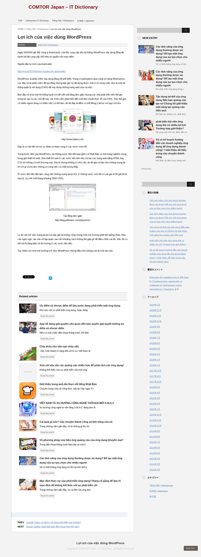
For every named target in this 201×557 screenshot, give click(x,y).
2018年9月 (154, 327)
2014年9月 (154, 431)
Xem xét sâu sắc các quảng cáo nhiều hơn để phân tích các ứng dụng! (82, 365)
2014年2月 (154, 469)
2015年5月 (154, 387)
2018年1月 (154, 365)
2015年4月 (154, 392)
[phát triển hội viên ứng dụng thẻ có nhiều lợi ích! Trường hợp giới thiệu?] (146, 129)
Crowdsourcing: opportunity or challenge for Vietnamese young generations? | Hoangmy (165, 285)
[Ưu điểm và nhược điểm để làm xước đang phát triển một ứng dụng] (27, 312)
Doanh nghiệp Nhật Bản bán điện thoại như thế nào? (52, 526)
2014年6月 (154, 447)
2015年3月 (154, 398)
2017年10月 (155, 381)
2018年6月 (154, 343)
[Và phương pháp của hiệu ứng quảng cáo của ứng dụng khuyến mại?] (27, 448)
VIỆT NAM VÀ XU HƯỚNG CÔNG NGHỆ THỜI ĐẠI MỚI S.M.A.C (77, 403)
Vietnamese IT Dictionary (37, 20)
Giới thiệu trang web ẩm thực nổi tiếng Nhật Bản (68, 384)
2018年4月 (154, 354)
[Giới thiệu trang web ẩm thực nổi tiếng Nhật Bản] (27, 398)
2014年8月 (154, 436)
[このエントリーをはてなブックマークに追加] (50, 277)
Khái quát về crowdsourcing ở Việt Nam (169, 277)
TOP (20, 20)
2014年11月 (155, 420)
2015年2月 (154, 403)
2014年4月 (154, 458)
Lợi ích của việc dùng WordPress (100, 543)
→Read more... (146, 169)
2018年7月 (154, 338)
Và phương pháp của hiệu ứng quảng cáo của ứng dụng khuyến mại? (81, 440)
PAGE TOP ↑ (191, 548)
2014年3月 (154, 464)
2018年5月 (154, 349)
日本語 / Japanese (85, 21)
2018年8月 (154, 332)
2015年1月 (154, 409)
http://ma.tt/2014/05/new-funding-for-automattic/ (42, 71)
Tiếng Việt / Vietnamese (63, 20)
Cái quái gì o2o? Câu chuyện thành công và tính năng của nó (76, 422)
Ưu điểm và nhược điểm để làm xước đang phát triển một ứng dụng (80, 305)
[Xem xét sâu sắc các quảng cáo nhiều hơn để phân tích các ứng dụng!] (27, 379)
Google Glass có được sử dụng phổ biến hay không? (53, 522)
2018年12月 (155, 310)
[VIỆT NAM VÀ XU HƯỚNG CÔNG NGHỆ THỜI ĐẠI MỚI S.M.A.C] (27, 417)
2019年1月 (154, 305)
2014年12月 (155, 414)
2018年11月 (155, 316)
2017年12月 (155, 371)
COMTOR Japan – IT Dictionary (63, 7)
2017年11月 (155, 376)
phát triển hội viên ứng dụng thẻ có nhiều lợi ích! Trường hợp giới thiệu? (171, 125)
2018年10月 (155, 321)
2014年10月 (155, 425)
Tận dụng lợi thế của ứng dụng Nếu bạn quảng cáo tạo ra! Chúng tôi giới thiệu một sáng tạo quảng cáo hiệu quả (171, 103)
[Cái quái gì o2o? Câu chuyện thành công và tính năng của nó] (27, 430)
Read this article (47, 316)
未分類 (152, 496)
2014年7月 (154, 442)
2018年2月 (154, 360)
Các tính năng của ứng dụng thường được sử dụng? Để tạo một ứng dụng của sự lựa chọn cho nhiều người (171, 53)
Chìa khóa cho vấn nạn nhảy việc (59, 346)
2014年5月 (154, 453)
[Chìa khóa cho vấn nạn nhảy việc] (27, 360)
